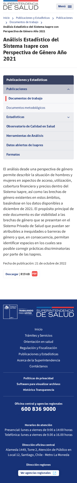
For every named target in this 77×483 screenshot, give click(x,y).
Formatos (13, 154)
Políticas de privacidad (38, 378)
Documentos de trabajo (24, 22)
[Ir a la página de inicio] (20, 5)
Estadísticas (15, 117)
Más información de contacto (38, 415)
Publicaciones (64, 18)
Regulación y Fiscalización (38, 348)
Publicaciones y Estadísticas (33, 18)
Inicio (6, 18)
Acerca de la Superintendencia (38, 360)
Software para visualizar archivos (38, 384)
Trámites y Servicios (38, 335)
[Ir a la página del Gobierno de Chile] (18, 312)
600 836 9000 (38, 409)
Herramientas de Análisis (24, 136)
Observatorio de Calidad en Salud (30, 126)
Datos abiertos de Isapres (24, 145)
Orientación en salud (38, 341)
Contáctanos (39, 366)
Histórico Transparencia (38, 390)
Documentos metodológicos (25, 108)
